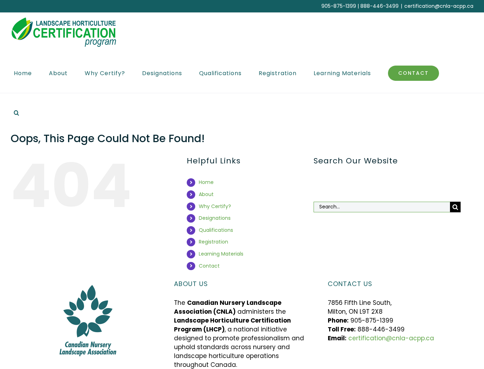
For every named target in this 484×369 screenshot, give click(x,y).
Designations (215, 218)
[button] (17, 112)
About (206, 194)
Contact (209, 265)
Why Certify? (215, 206)
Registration (213, 241)
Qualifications (216, 230)
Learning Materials (221, 253)
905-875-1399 (338, 6)
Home (206, 182)
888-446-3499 (379, 6)
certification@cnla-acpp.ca (438, 6)
